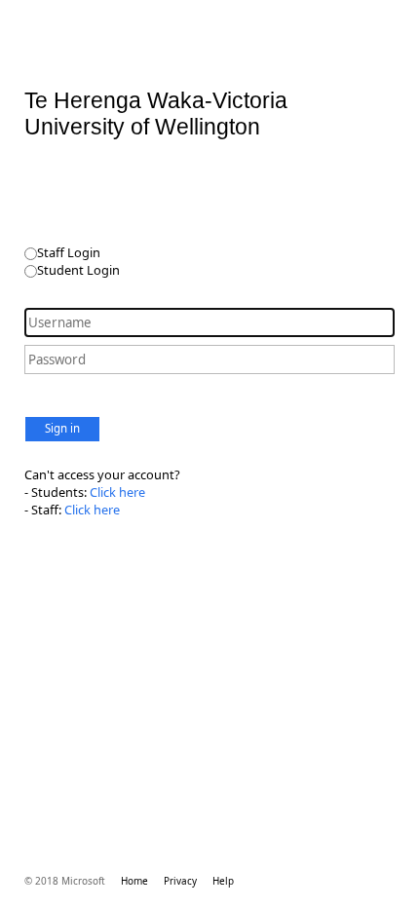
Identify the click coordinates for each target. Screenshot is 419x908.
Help (223, 881)
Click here (117, 492)
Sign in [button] (62, 428)
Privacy (180, 881)
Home (134, 881)
